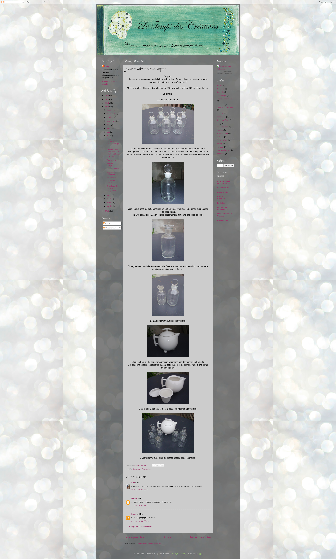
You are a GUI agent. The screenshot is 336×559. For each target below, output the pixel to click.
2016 (107, 95)
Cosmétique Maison (225, 108)
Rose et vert (222, 220)
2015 (107, 99)
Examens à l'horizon (111, 173)
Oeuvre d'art (222, 140)
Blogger (199, 554)
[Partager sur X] (158, 465)
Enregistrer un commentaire (140, 526)
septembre (111, 121)
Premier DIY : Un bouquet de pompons (112, 166)
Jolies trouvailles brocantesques (112, 142)
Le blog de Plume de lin (222, 208)
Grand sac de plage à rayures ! (112, 188)
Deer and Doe (222, 120)
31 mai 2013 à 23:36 (140, 521)
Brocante (137, 469)
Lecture (220, 130)
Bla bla (219, 85)
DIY (218, 123)
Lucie (136, 465)
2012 (107, 211)
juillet (109, 128)
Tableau (220, 147)
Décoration (146, 469)
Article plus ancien (200, 537)
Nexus (134, 498)
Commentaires (111, 228)
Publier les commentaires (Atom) (150, 543)
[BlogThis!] (155, 465)
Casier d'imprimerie (225, 99)
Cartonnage (221, 95)
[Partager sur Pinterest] (163, 465)
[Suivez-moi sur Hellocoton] (225, 69)
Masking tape (222, 133)
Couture (220, 113)
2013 (107, 107)
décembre (111, 110)
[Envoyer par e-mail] (153, 465)
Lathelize (221, 203)
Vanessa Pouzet (223, 150)
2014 (107, 103)
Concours (221, 104)
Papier (219, 143)
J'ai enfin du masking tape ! (111, 180)
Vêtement (221, 154)
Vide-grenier (111, 160)
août (109, 124)
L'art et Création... (221, 197)
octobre (110, 117)
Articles (108, 223)
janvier (110, 206)
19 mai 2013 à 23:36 (140, 490)
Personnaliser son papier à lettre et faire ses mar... (112, 152)
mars (109, 199)
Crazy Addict (223, 192)
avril (109, 195)
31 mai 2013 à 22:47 (140, 505)
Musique (220, 137)
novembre (111, 113)
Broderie (220, 92)
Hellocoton (228, 73)
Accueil (168, 537)
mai (108, 136)
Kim (133, 483)
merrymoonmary (179, 554)
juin (108, 132)
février (110, 202)
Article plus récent (135, 537)
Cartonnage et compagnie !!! (223, 182)
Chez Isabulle (223, 188)
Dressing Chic (222, 127)
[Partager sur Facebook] (160, 465)
